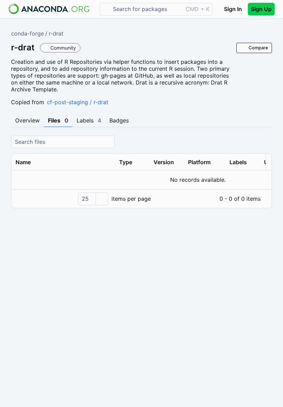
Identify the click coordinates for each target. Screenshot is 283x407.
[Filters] (266, 142)
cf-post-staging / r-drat (77, 102)
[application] (141, 198)
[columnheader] (63, 162)
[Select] (102, 199)
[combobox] (146, 9)
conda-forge (27, 33)
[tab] (27, 121)
